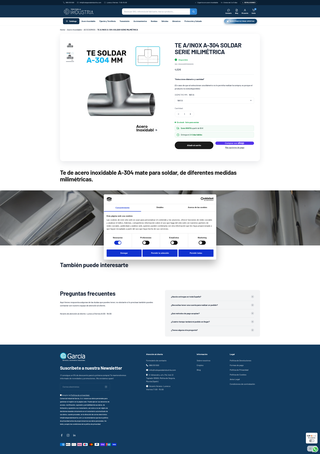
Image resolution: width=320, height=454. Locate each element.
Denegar (124, 253)
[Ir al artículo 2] (70, 57)
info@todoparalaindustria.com (90, 3)
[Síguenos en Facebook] (61, 435)
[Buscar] (193, 11)
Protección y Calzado (193, 21)
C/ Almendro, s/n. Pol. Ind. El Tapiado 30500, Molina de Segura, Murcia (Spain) (160, 378)
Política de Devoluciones (240, 360)
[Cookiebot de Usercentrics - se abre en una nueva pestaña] (203, 199)
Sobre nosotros (203, 360)
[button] (159, 11)
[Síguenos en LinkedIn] (74, 435)
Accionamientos (140, 21)
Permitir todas (196, 253)
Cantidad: (179, 108)
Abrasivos (176, 21)
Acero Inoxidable (88, 21)
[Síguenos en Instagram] (68, 435)
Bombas (154, 21)
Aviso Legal (235, 379)
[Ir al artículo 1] (70, 46)
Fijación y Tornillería (107, 21)
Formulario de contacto (156, 360)
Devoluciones (249, 2)
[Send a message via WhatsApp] (315, 449)
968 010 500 (70, 3)
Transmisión (125, 21)
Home (62, 29)
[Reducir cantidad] (178, 114)
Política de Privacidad (239, 370)
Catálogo (73, 21)
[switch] (146, 243)
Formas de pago (237, 365)
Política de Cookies (238, 374)
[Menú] (316, 434)
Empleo (200, 365)
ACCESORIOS (89, 29)
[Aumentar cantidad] (190, 114)
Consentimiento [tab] (123, 208)
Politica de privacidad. (80, 395)
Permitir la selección (160, 253)
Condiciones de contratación (242, 384)
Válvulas (164, 21)
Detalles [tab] (160, 207)
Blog (199, 370)
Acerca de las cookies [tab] (197, 207)
